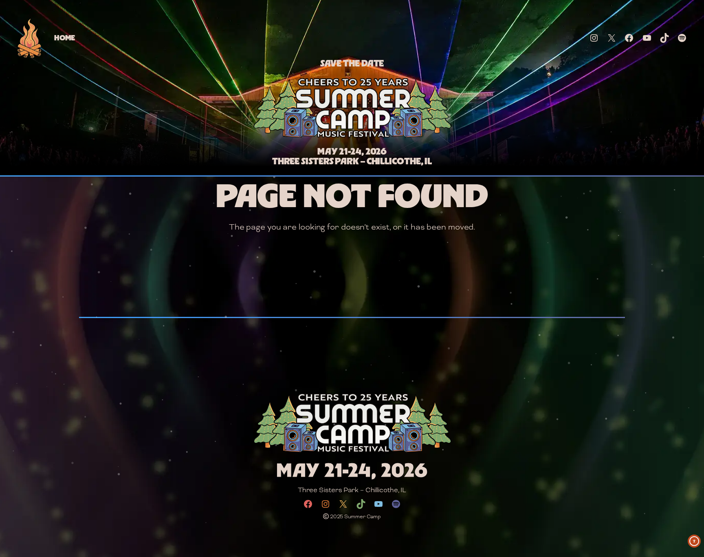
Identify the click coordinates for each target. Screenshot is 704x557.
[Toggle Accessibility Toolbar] (694, 541)
